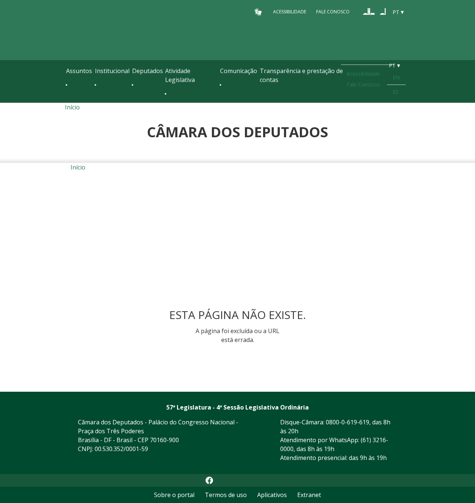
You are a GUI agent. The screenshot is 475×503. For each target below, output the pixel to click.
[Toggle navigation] (70, 101)
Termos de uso (226, 495)
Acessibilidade (289, 12)
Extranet (309, 495)
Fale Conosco (333, 12)
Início (72, 107)
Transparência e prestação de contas (301, 75)
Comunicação (238, 71)
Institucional (112, 71)
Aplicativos (272, 495)
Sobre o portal (174, 495)
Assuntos (79, 71)
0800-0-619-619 (347, 422)
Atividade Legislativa (180, 75)
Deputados (147, 71)
